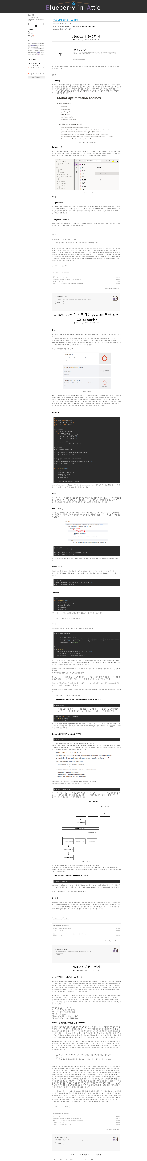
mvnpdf (39, 47)
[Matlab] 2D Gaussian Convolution (61, 277)
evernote (36, 48)
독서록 (41, 43)
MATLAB (30, 52)
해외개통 (34, 54)
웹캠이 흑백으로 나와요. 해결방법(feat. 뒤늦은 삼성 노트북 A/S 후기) (68, 283)
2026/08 (36, 65)
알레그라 (29, 43)
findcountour (30, 56)
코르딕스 (42, 54)
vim (41, 45)
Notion (29, 47)
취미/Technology (78, 40)
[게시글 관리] (61, 266)
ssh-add (37, 43)
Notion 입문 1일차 (65, 29)
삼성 (43, 45)
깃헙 (40, 48)
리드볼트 (40, 50)
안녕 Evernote (56, 276)
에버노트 (37, 45)
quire (43, 50)
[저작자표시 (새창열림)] (71, 266)
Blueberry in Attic (61, 297)
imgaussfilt (34, 43)
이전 (73, 1154)
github (38, 52)
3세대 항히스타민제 (34, 50)
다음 (99, 1154)
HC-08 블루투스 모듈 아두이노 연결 (61, 1124)
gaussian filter (31, 48)
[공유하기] (59, 266)
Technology (58, 273)
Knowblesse (56, 1159)
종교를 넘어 (34, 52)
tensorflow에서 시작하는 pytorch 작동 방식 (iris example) (77, 26)
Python (38, 54)
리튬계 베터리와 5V (57, 935)
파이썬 (31, 45)
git (34, 45)
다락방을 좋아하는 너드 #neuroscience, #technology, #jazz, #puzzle (73, 299)
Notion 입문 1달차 (65, 24)
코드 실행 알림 (34, 47)
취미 (54, 273)
